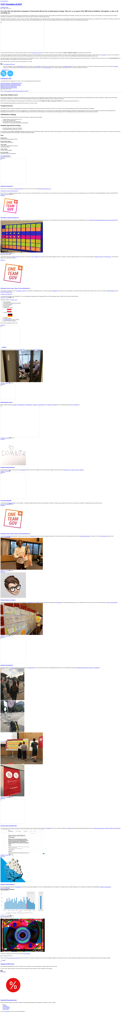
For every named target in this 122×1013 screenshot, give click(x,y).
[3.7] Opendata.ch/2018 (7, 64)
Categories (5, 1005)
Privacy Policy (6, 1009)
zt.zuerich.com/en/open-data (98, 828)
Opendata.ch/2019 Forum (7, 964)
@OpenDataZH (28, 404)
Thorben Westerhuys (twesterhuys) (8, 600)
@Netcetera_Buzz (66, 469)
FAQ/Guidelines (6, 1006)
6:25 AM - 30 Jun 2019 (5, 915)
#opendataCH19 (79, 667)
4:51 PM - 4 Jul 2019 (5, 504)
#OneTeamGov (108, 256)
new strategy (103, 54)
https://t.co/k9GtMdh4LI (5, 888)
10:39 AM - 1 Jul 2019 (5, 297)
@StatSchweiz (49, 404)
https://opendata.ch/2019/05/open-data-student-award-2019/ (16, 91)
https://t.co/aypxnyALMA (112, 602)
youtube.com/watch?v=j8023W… (77, 469)
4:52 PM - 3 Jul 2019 (5, 855)
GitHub (4, 971)
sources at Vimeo (26, 953)
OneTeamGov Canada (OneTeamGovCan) (10, 217)
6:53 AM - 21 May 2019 (5, 194)
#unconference (86, 667)
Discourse (8, 1011)
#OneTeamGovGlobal (93, 220)
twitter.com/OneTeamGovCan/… (45, 188)
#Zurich (69, 828)
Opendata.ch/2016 (47, 67)
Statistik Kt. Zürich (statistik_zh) (8, 884)
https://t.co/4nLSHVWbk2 (112, 220)
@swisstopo (34, 404)
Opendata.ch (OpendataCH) (7, 186)
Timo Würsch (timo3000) (6, 500)
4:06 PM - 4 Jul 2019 (5, 570)
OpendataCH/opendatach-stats (9, 1000)
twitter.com (3, 158)
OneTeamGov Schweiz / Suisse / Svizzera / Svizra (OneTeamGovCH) (15, 288)
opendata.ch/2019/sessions (84, 536)
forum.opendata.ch (4, 1)
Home (4, 1004)
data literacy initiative (67, 66)
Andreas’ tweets (14, 299)
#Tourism (106, 828)
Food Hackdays (20, 66)
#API (110, 828)
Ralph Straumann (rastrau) (6, 402)
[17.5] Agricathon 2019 (5, 155)
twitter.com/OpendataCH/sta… (7, 292)
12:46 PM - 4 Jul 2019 (5, 438)
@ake (32, 256)
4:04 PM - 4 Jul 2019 (5, 635)
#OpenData (48, 828)
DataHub (3, 960)
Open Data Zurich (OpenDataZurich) (9, 825)
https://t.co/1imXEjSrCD (74, 404)
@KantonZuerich (18, 886)
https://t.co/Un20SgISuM (94, 667)
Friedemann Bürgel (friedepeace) (8, 467)
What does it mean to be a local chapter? (9, 86)
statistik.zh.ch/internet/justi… (106, 886)
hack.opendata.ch (5, 69)
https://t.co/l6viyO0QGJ (116, 828)
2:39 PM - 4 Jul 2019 (5, 471)
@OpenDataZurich (21, 404)
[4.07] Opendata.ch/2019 (11, 4)
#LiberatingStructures (102, 220)
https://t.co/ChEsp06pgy (37, 349)
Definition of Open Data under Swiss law (9, 87)
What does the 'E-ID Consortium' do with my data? (11, 85)
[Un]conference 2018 (6, 78)
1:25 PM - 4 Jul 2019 (5, 383)
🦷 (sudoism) (3, 347)
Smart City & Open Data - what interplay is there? (11, 84)
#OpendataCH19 (21, 349)
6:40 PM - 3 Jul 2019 (5, 797)
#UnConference (58, 602)
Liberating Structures (99, 256)
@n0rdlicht (36, 256)
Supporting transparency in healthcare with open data (11, 83)
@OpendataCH (55, 290)
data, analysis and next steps (14, 957)
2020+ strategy (38, 66)
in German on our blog (36, 52)
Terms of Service (6, 1008)
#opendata (14, 404)
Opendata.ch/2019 (18, 188)
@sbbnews (37, 602)
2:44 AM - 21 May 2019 (5, 253)
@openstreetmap (41, 404)
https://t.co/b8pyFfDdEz (5, 537)
